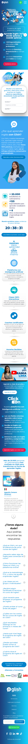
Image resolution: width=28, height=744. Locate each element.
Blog (14, 713)
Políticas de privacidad (14, 739)
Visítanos (14, 709)
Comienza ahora (10, 64)
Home (14, 695)
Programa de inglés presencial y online (14, 29)
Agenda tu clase (10, 392)
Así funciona (14, 698)
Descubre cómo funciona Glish (13, 157)
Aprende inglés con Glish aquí (14, 450)
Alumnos (14, 706)
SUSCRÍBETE (19, 721)
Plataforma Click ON (11, 681)
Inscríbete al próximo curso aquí (14, 234)
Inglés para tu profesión (14, 702)
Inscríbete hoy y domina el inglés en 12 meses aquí (14, 664)
